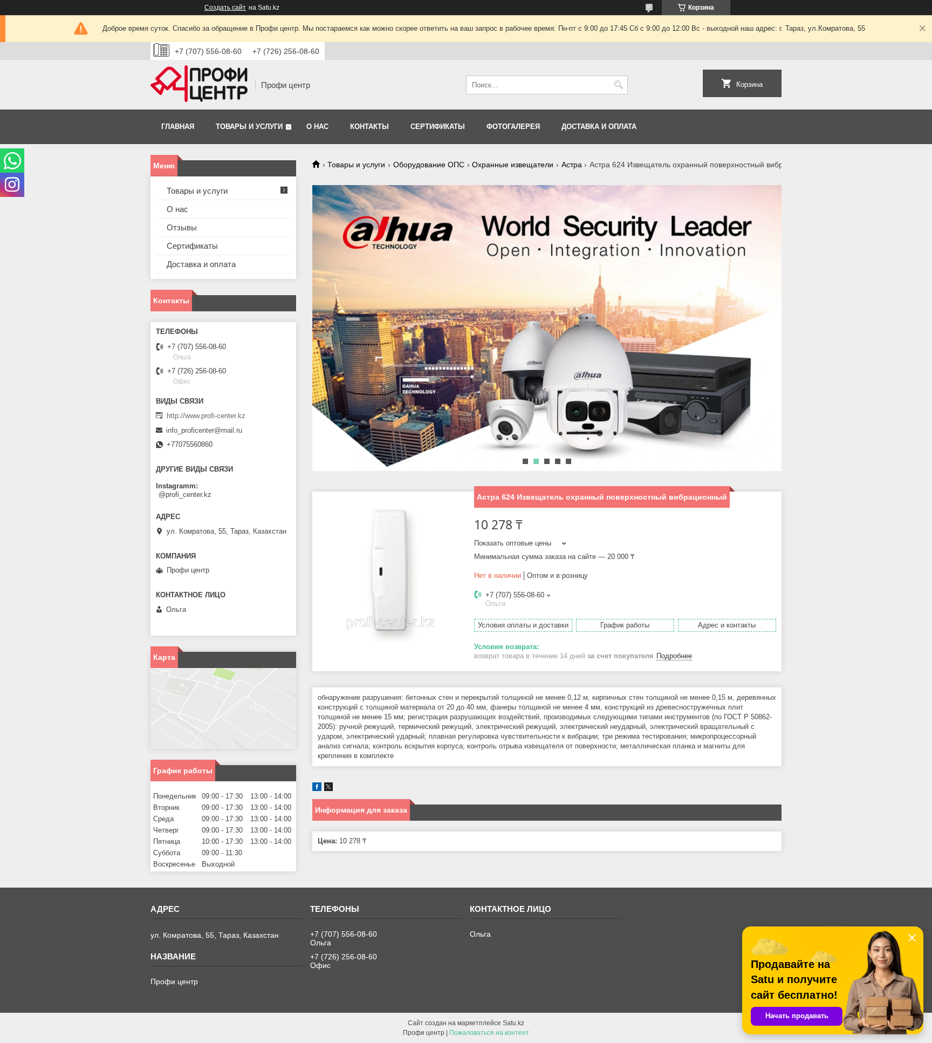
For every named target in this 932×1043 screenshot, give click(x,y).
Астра (571, 164)
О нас (317, 126)
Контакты (369, 126)
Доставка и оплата (598, 126)
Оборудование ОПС (428, 164)
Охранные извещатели (512, 164)
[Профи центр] (199, 84)
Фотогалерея (513, 126)
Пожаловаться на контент (489, 1033)
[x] (328, 789)
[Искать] (618, 85)
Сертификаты (437, 126)
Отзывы (182, 227)
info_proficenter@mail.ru (204, 430)
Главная (177, 126)
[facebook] (316, 789)
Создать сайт (225, 7)
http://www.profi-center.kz (206, 416)
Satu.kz (513, 1023)
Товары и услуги (249, 126)
